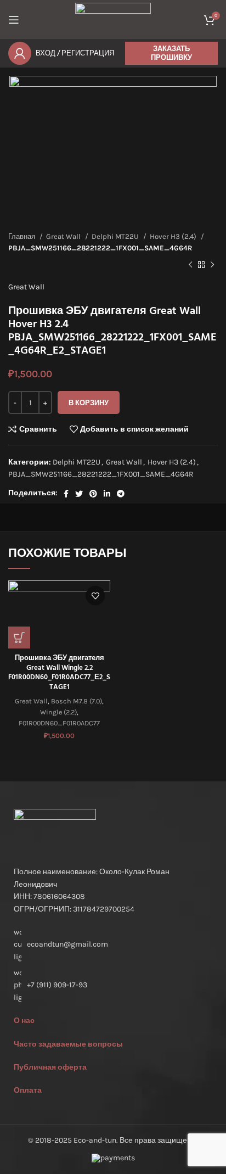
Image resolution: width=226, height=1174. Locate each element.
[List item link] (113, 985)
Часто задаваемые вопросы (68, 1044)
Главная (22, 236)
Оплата (28, 1090)
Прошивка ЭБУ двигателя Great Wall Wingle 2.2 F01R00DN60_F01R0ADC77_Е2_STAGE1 (59, 673)
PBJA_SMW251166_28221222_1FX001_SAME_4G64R (100, 248)
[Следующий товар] (212, 264)
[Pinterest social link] (93, 494)
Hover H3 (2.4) (174, 236)
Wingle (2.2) (58, 712)
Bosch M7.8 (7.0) (76, 701)
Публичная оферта (50, 1067)
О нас (24, 1020)
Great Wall (64, 236)
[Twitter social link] (79, 494)
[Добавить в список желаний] (95, 595)
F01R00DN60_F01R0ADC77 (59, 723)
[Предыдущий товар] (190, 264)
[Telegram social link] (121, 494)
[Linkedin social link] (107, 494)
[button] (19, 638)
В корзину (89, 403)
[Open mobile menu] (14, 20)
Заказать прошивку (171, 53)
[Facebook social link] (66, 494)
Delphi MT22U (116, 236)
